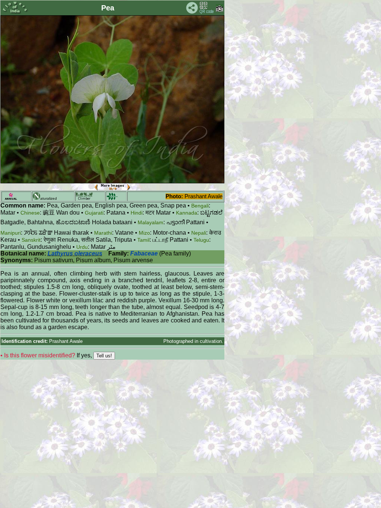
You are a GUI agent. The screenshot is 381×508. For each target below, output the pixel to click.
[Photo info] (219, 10)
